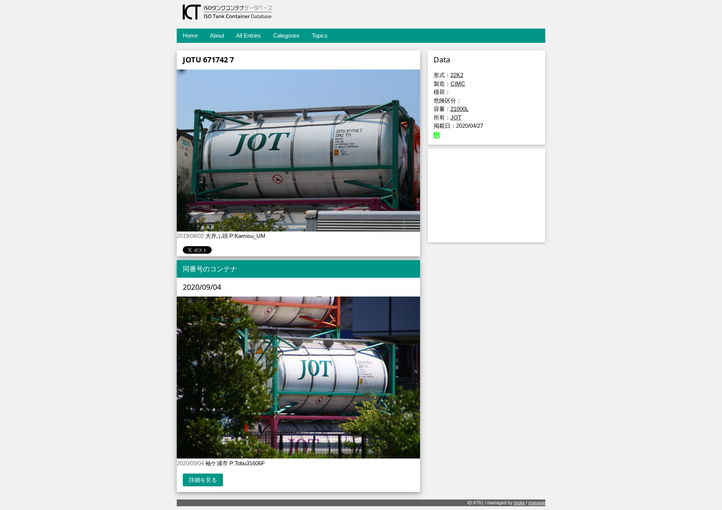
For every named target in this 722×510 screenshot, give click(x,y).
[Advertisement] (486, 195)
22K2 (456, 75)
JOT (455, 117)
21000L (459, 109)
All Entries (248, 35)
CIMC (457, 83)
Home (190, 35)
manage (536, 502)
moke (519, 502)
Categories (286, 35)
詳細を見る (203, 480)
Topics (320, 35)
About (217, 35)
